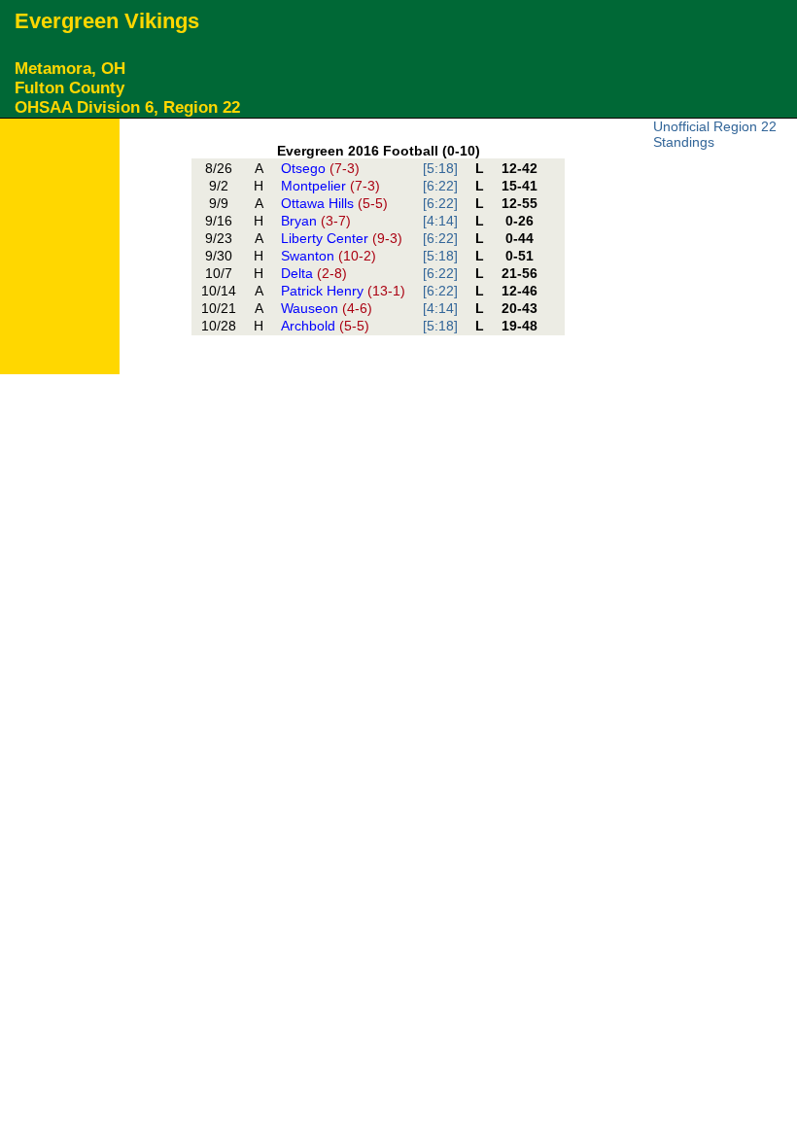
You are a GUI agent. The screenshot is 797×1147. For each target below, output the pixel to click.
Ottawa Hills (334, 203)
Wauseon (326, 308)
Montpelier (330, 185)
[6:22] (440, 185)
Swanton (328, 255)
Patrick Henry (343, 290)
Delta (314, 273)
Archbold (325, 325)
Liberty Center (341, 238)
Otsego (320, 168)
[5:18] (440, 168)
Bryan (316, 220)
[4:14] (440, 220)
